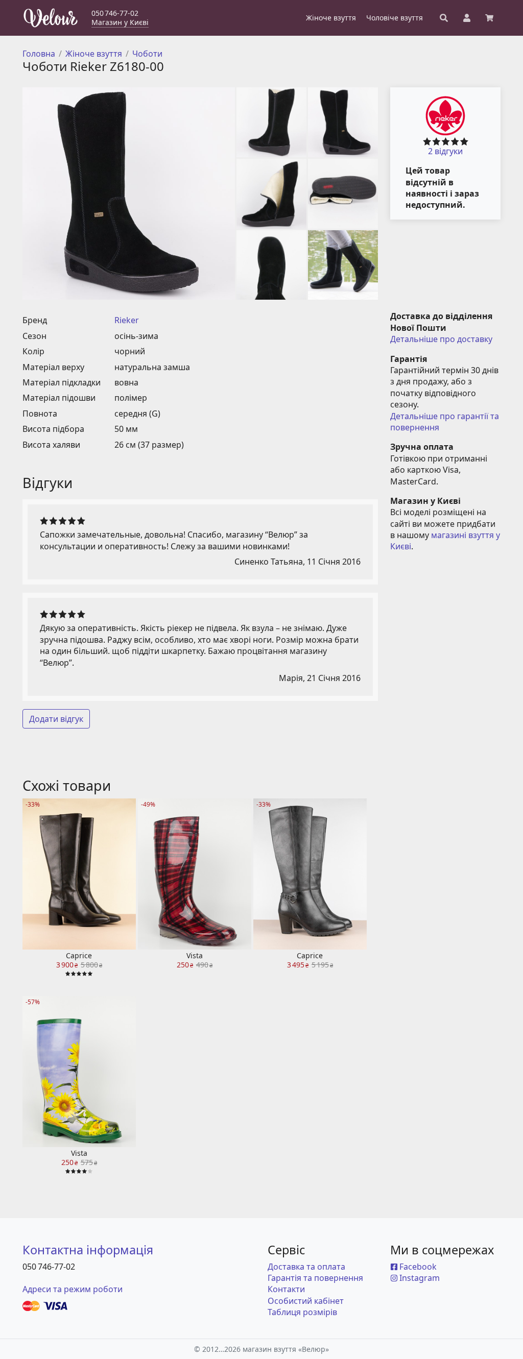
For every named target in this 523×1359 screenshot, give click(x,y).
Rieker (126, 320)
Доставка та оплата (306, 1266)
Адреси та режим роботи (72, 1289)
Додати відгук (56, 718)
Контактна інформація (87, 1250)
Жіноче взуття (93, 53)
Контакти (286, 1289)
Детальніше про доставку (441, 339)
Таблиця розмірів (302, 1312)
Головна (38, 53)
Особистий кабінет (306, 1300)
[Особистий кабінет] (467, 18)
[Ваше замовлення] (489, 18)
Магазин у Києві (120, 22)
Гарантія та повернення (315, 1277)
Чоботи (147, 53)
